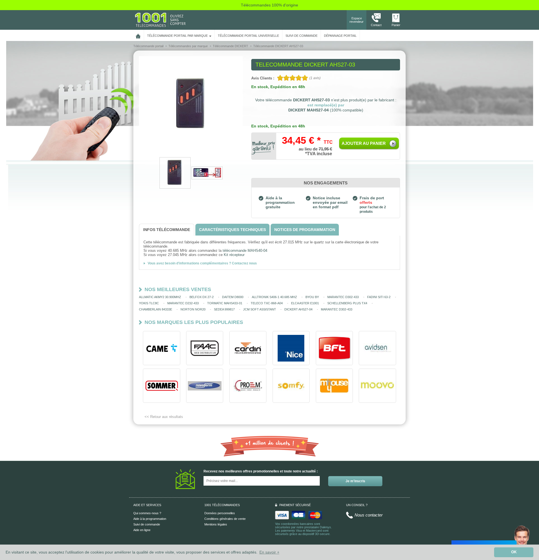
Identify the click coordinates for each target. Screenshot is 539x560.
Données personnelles (219, 513)
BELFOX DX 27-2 (201, 297)
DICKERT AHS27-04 (298, 309)
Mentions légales (215, 524)
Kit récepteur (234, 255)
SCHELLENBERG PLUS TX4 (347, 303)
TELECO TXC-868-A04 (267, 303)
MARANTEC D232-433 (183, 303)
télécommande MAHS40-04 (245, 250)
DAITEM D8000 (232, 297)
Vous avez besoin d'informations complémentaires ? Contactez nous (202, 263)
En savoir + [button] (269, 552)
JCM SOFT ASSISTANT (259, 309)
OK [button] (514, 552)
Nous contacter (369, 515)
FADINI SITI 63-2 (378, 297)
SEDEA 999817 (224, 309)
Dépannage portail (340, 35)
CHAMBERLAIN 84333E (155, 309)
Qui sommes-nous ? (147, 513)
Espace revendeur (357, 20)
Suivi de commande (146, 524)
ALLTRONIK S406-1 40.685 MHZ (274, 297)
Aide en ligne (141, 530)
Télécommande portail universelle (248, 35)
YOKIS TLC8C (149, 303)
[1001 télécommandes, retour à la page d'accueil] (138, 35)
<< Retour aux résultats (164, 417)
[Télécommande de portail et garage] (160, 19)
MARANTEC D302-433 (343, 297)
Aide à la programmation (149, 518)
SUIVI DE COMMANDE (302, 35)
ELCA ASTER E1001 (305, 303)
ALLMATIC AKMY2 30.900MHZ (160, 297)
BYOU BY (312, 297)
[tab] (166, 230)
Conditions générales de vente (225, 518)
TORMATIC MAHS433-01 (224, 303)
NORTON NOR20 (193, 309)
